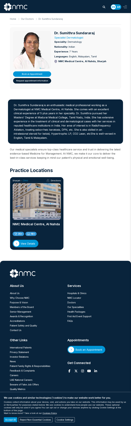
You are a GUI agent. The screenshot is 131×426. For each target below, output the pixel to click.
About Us (14, 293)
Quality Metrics (17, 389)
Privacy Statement (19, 352)
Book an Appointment (32, 74)
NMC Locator (74, 297)
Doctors (71, 302)
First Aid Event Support (79, 316)
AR (118, 7)
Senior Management (20, 311)
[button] (104, 7)
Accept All (10, 419)
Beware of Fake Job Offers (24, 384)
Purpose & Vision (19, 302)
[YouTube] (89, 371)
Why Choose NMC (19, 297)
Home (13, 19)
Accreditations (17, 321)
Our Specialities (75, 307)
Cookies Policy (49, 413)
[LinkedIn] (96, 371)
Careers (14, 375)
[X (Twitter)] (76, 371)
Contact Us (15, 330)
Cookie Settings (65, 419)
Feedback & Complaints (22, 370)
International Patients (21, 347)
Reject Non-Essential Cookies (35, 419)
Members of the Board (22, 307)
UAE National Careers (21, 380)
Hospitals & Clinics (76, 293)
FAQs (70, 321)
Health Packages (76, 311)
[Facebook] (69, 371)
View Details (28, 243)
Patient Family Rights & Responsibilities (30, 366)
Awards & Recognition (21, 316)
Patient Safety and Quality (23, 325)
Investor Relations (19, 356)
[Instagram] (83, 371)
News (13, 361)
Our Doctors (27, 19)
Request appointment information (32, 80)
